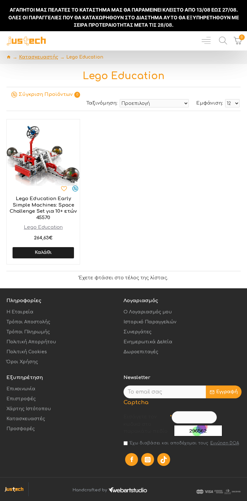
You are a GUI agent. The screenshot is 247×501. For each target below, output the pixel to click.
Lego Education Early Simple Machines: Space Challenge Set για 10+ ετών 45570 (43, 208)
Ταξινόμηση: (101, 103)
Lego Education (43, 227)
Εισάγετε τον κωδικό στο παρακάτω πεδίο (146, 424)
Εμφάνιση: (209, 103)
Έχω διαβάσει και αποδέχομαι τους (184, 443)
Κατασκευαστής (38, 57)
